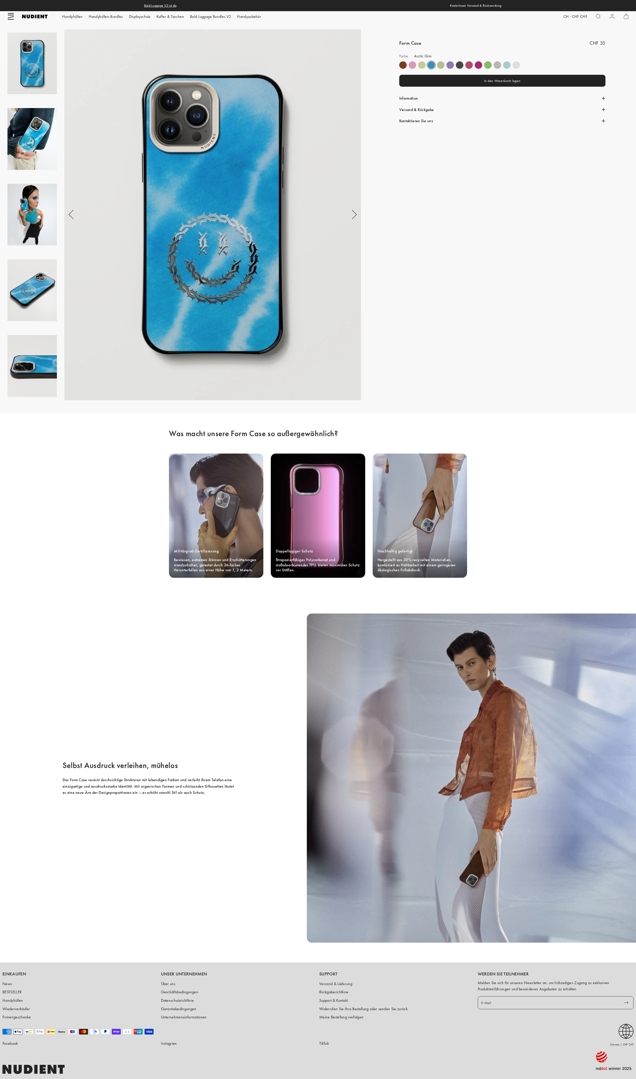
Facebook (10, 1043)
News (7, 983)
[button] (11, 16)
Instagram (169, 1043)
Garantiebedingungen (179, 1008)
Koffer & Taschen (170, 16)
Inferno (422, 65)
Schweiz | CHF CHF (622, 1044)
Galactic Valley (507, 65)
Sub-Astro (450, 65)
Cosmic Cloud (440, 65)
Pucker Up (497, 65)
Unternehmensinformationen (184, 1017)
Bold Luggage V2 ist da (160, 5)
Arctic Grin (431, 65)
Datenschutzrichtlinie (177, 1000)
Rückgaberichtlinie (334, 992)
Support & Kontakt (333, 1000)
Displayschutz (140, 16)
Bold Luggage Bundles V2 (210, 16)
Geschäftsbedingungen (179, 992)
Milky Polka (516, 65)
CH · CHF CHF (575, 16)
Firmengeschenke (16, 1017)
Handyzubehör (249, 16)
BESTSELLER (12, 992)
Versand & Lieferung (335, 983)
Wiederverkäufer (16, 1008)
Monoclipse (459, 65)
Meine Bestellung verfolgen (341, 1017)
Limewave (488, 65)
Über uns (168, 983)
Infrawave (469, 65)
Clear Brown (403, 65)
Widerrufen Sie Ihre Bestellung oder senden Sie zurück (363, 1008)
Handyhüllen (72, 16)
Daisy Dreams (412, 65)
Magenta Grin (478, 65)
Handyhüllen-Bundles (106, 16)
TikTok (324, 1043)
